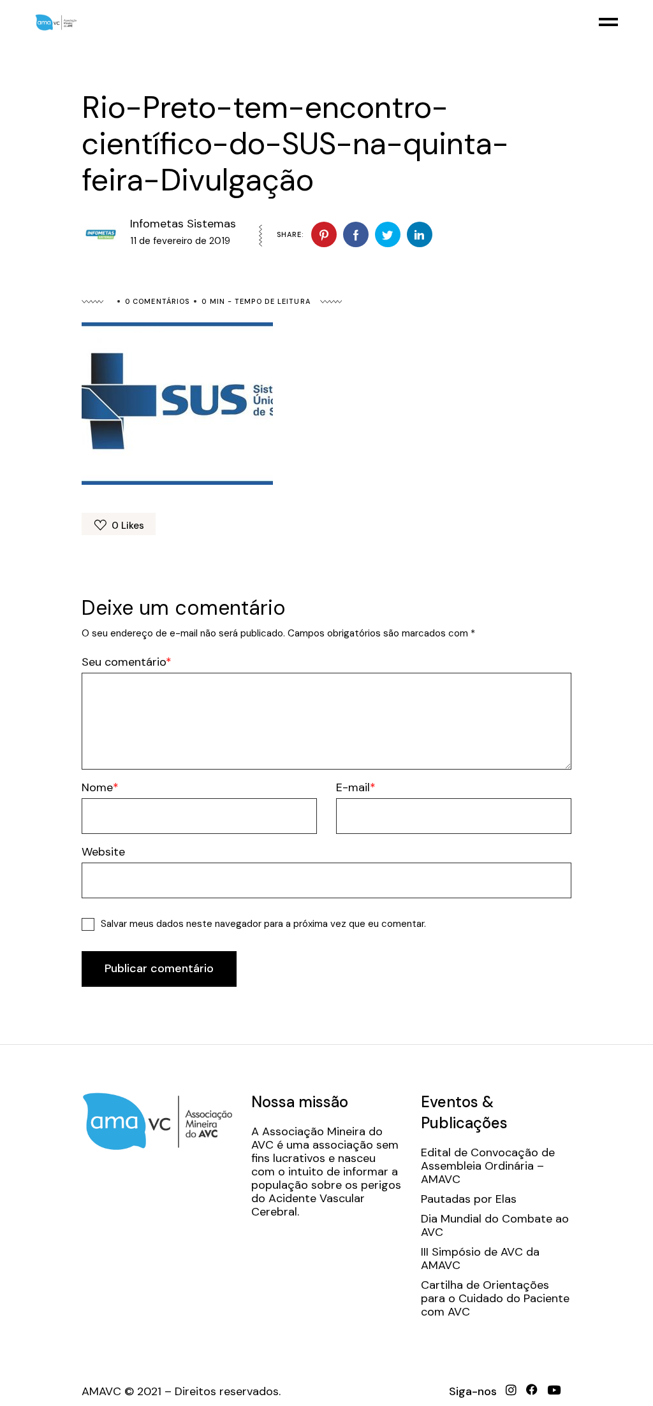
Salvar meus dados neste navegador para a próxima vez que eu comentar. (263, 923)
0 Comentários (157, 301)
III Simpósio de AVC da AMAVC (480, 1258)
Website (103, 852)
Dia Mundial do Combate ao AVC (495, 1225)
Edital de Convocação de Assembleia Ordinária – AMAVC (488, 1166)
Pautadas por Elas (469, 1199)
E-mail (353, 787)
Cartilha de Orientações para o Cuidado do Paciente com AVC (495, 1299)
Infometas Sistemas (183, 223)
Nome (97, 787)
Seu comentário (124, 662)
